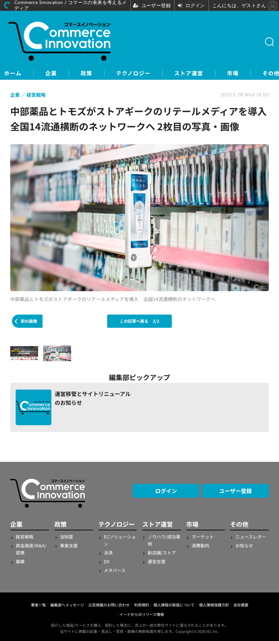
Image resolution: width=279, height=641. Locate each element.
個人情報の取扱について (174, 604)
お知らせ (244, 545)
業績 (20, 561)
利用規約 (141, 604)
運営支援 (156, 561)
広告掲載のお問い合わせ (109, 604)
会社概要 (240, 604)
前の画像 (29, 321)
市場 (233, 73)
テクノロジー (133, 73)
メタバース (115, 570)
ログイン (166, 491)
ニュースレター (250, 536)
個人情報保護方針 (214, 604)
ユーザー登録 (235, 491)
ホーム (12, 73)
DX (106, 561)
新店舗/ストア (162, 552)
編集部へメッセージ (67, 604)
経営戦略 (24, 536)
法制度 (66, 536)
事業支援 (69, 545)
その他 (239, 524)
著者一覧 (38, 604)
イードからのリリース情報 (141, 614)
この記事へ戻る (139, 321)
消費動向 (200, 545)
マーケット (203, 536)
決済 (108, 552)
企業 (51, 73)
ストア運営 (188, 73)
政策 (86, 73)
